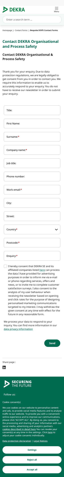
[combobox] (32, 229)
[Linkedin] (4, 367)
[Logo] (14, 10)
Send (52, 343)
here (42, 270)
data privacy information (18, 329)
